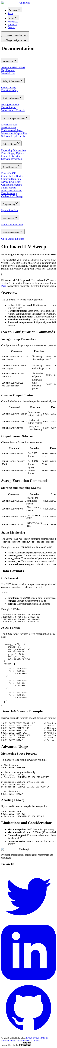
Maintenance (8, 218)
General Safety (8, 87)
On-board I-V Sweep (11, 196)
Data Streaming (9, 193)
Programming (9, 204)
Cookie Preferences (18, 1040)
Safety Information (11, 81)
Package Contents (10, 104)
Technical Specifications (14, 118)
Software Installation (11, 159)
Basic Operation (10, 167)
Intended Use (8, 73)
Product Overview (11, 98)
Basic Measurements (11, 190)
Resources (13, 21)
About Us (12, 24)
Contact (11, 27)
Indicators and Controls (13, 110)
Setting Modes (8, 187)
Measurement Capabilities (14, 133)
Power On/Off (8, 173)
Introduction (8, 61)
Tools (11, 18)
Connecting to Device (12, 176)
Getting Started (9, 144)
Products (13, 10)
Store (10, 13)
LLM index (34, 1040)
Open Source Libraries (12, 238)
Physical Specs (8, 127)
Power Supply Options (12, 153)
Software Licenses (11, 232)
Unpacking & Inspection (13, 150)
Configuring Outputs (11, 184)
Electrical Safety (9, 90)
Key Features (8, 70)
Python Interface (9, 210)
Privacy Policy (32, 1037)
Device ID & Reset (10, 181)
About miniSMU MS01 (13, 67)
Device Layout (8, 107)
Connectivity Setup (10, 156)
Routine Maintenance (12, 224)
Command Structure (11, 179)
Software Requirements (13, 136)
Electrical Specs (9, 124)
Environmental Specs (11, 130)
